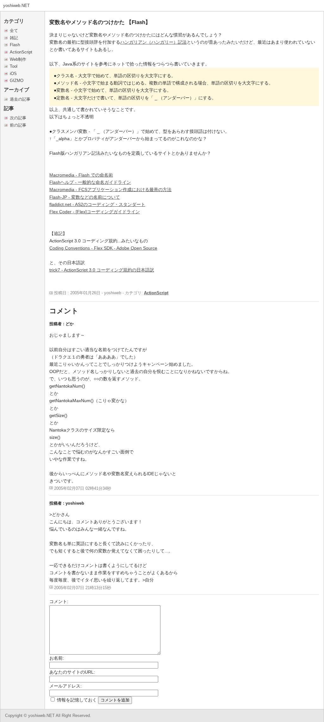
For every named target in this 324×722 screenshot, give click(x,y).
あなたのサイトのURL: (72, 672)
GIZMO (16, 80)
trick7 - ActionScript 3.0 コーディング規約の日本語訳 (101, 269)
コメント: (58, 601)
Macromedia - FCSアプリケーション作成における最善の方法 (110, 189)
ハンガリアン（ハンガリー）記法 (153, 42)
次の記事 (18, 117)
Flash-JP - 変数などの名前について (84, 197)
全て (14, 30)
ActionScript (21, 52)
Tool (13, 66)
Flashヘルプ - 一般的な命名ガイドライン (90, 182)
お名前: (56, 658)
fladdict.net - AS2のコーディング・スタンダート (97, 204)
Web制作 (18, 59)
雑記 (14, 37)
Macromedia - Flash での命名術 (81, 174)
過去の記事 (20, 99)
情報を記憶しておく (77, 699)
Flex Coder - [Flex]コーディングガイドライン (94, 211)
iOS (13, 73)
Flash (15, 44)
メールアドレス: (65, 685)
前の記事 (18, 125)
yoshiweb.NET (16, 5)
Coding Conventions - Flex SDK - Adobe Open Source (103, 248)
